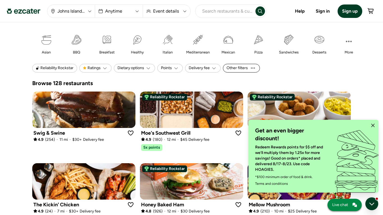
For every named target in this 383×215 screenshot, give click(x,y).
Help (300, 11)
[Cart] (371, 11)
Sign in (323, 11)
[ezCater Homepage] (23, 11)
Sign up (350, 11)
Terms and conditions (271, 184)
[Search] (260, 11)
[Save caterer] (130, 133)
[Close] (373, 125)
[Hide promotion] (372, 204)
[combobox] (224, 11)
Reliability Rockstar (167, 97)
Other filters (237, 68)
